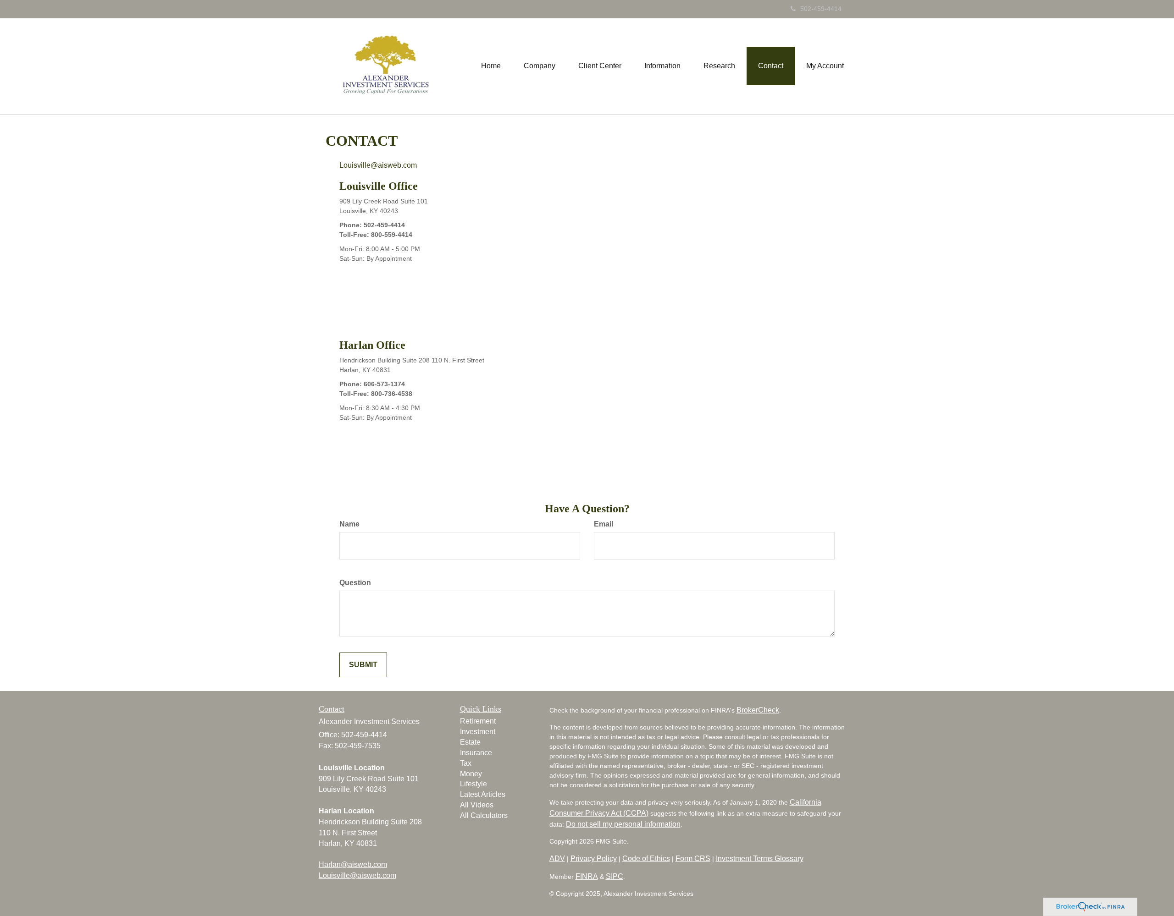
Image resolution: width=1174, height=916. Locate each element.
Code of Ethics (646, 858)
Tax (465, 763)
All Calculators (484, 815)
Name (349, 524)
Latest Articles (482, 794)
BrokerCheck (758, 710)
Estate (470, 742)
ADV (557, 858)
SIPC (614, 876)
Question (355, 583)
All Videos (476, 805)
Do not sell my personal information (623, 824)
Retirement (478, 721)
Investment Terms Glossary (759, 858)
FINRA (587, 876)
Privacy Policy (593, 858)
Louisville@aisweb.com (378, 165)
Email (603, 524)
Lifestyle (473, 784)
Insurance (476, 753)
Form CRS (693, 858)
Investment (477, 731)
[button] (539, 66)
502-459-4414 (821, 8)
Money (471, 774)
